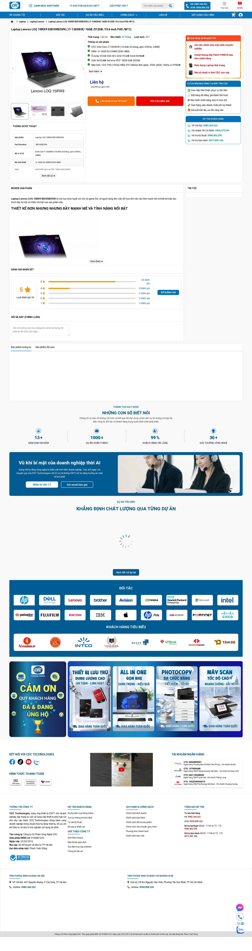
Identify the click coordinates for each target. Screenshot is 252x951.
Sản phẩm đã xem (45, 347)
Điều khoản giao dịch (77, 842)
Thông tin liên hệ (75, 851)
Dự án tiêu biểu (95, 15)
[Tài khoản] (241, 15)
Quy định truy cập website (79, 847)
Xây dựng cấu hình (203, 15)
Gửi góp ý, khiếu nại (76, 827)
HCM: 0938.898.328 (199, 7)
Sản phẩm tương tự (21, 347)
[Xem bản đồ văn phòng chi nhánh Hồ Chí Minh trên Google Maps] (185, 907)
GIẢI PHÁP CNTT (119, 5)
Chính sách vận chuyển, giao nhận (141, 827)
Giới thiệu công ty (75, 837)
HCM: (193, 821)
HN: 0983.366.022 (198, 4)
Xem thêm (94, 71)
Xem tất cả (47, 175)
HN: (192, 817)
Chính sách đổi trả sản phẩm (139, 822)
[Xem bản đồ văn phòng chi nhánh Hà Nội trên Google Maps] (67, 907)
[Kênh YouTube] (29, 762)
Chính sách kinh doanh (136, 813)
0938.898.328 (146, 887)
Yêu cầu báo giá (160, 101)
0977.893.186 (216, 140)
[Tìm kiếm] (171, 5)
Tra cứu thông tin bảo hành (80, 817)
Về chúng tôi (17, 15)
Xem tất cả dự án (126, 572)
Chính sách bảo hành (135, 817)
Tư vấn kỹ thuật (75, 822)
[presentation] (13, 68)
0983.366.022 (210, 125)
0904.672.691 (222, 130)
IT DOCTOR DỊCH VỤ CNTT (84, 5)
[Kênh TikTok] (20, 762)
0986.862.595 (215, 135)
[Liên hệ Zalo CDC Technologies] (37, 762)
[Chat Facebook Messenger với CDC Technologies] (240, 907)
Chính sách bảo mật (135, 836)
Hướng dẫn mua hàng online (80, 813)
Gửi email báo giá (77, 484)
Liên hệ (163, 15)
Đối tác (60, 15)
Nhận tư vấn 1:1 (42, 484)
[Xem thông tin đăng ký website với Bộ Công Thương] (37, 857)
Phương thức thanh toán (137, 831)
